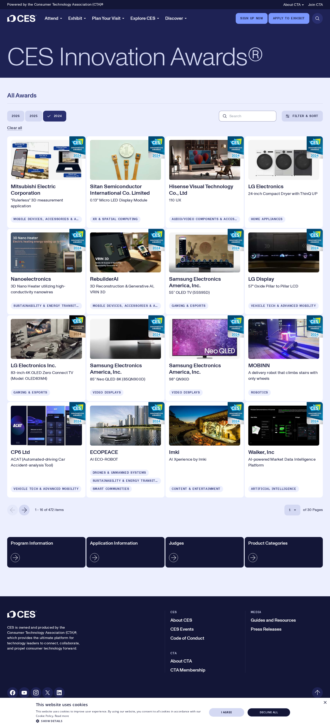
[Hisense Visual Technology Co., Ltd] (204, 182)
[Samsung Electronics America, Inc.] (204, 272)
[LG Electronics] (284, 182)
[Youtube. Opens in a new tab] (24, 692)
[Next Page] (24, 510)
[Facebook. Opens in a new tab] (12, 692)
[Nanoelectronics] (46, 272)
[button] (119, 721)
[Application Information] (125, 552)
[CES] (22, 18)
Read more (62, 716)
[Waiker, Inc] (284, 449)
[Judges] (204, 552)
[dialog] (165, 712)
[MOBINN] (284, 358)
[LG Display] (284, 272)
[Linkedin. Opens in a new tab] (59, 692)
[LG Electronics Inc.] (46, 358)
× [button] (325, 702)
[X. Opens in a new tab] (47, 692)
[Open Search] (317, 18)
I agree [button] (226, 712)
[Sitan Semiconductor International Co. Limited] (125, 182)
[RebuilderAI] (125, 272)
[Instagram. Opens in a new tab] (36, 692)
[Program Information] (46, 552)
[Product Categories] (284, 552)
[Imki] (204, 449)
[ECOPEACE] (125, 449)
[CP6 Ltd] (46, 449)
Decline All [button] (269, 712)
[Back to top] (317, 692)
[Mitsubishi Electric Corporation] (46, 182)
